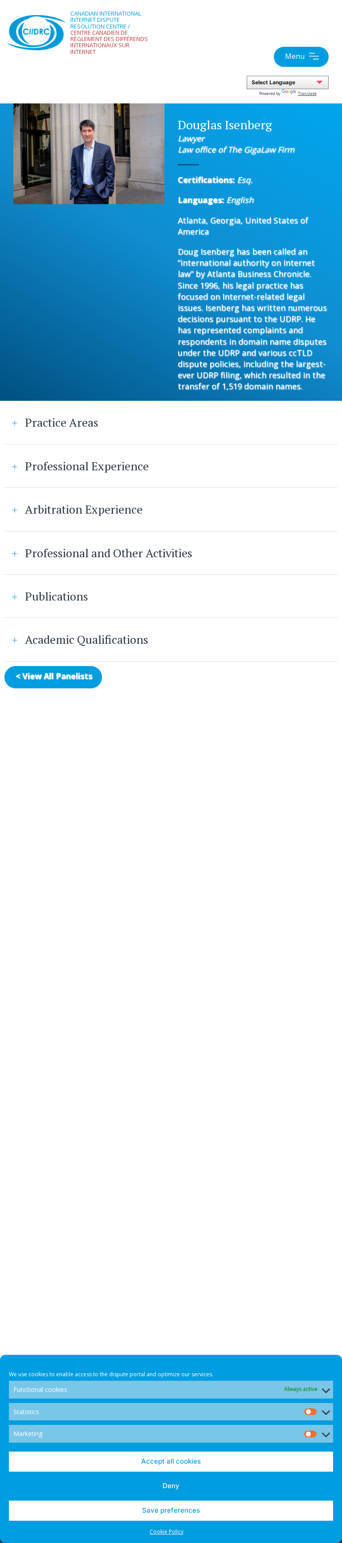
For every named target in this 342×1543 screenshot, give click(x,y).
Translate (307, 93)
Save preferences (171, 1510)
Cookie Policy (166, 1531)
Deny (171, 1485)
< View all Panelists (54, 676)
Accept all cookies (171, 1461)
